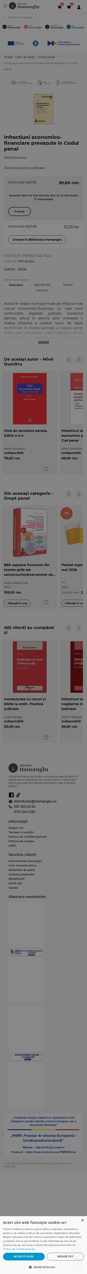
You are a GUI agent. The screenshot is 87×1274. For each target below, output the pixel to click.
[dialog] (43, 1245)
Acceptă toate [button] (24, 1256)
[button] (43, 1267)
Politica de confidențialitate (19, 1249)
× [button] (82, 1220)
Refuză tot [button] (65, 1256)
